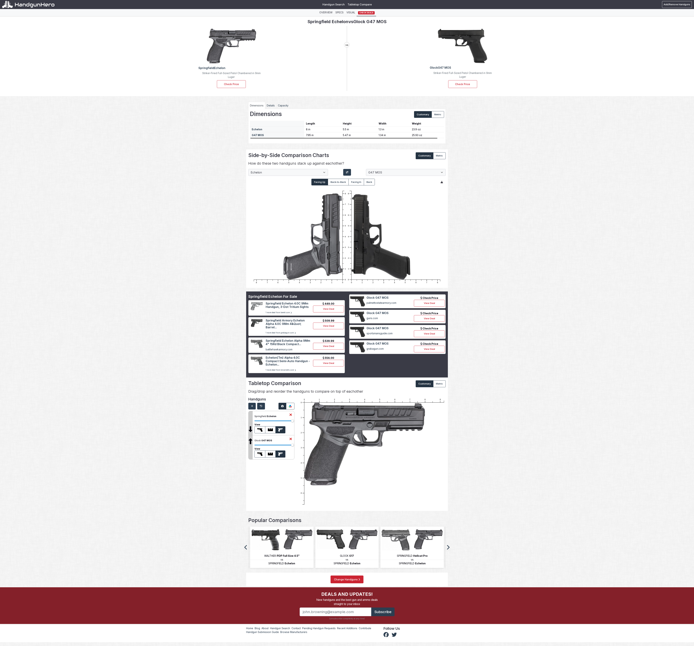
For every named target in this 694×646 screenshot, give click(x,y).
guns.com (372, 318)
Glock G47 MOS (378, 297)
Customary (423, 114)
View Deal (328, 308)
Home (249, 628)
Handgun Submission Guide (262, 632)
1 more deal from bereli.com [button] (278, 312)
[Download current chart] (442, 182)
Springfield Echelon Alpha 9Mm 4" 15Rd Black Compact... (288, 342)
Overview (326, 12)
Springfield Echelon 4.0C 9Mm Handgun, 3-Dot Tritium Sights (287, 305)
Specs (339, 12)
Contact (296, 628)
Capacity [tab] (283, 105)
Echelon (257, 129)
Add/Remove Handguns (677, 4)
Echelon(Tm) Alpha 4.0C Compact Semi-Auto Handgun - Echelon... (288, 361)
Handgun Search (333, 4)
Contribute (365, 628)
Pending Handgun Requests (319, 628)
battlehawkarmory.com (279, 349)
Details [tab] (271, 105)
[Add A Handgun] (252, 406)
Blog (257, 628)
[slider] (292, 421)
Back (369, 182)
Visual (350, 12)
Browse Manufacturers (293, 632)
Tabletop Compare (360, 4)
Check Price (231, 84)
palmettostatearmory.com (381, 302)
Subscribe (382, 612)
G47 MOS (258, 135)
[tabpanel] (347, 125)
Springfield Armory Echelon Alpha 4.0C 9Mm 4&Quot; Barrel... (285, 324)
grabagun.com (375, 348)
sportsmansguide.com (380, 333)
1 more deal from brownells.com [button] (280, 370)
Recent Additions (347, 628)
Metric (437, 114)
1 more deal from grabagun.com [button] (280, 333)
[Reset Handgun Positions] (261, 406)
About (265, 628)
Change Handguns (346, 579)
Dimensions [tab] (257, 105)
